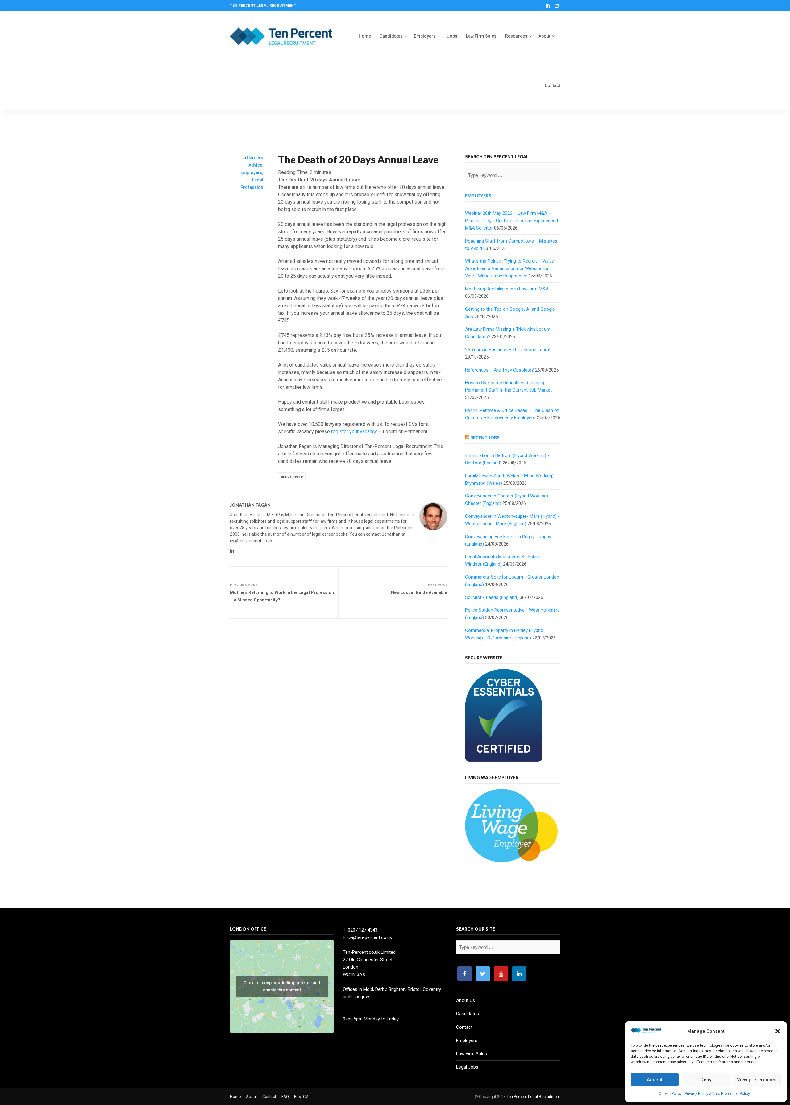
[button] (778, 1031)
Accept (655, 1079)
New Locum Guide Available (419, 592)
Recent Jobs (485, 437)
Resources (516, 36)
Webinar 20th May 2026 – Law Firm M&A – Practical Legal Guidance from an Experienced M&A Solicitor (511, 220)
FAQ (285, 1096)
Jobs (452, 36)
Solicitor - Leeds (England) (491, 597)
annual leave (292, 476)
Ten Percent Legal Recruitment (533, 1096)
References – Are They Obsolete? (499, 370)
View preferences (756, 1079)
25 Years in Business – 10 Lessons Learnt (508, 349)
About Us (465, 1000)
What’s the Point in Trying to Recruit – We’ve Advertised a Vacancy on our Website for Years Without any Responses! (509, 268)
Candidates (391, 36)
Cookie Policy (670, 1093)
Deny (706, 1079)
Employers (425, 36)
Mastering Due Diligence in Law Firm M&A (507, 289)
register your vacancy (354, 431)
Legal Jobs (467, 1067)
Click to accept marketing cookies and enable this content (281, 986)
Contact (552, 85)
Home (365, 36)
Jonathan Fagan (250, 505)
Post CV (301, 1096)
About (544, 36)
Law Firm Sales (481, 36)
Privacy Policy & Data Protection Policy (717, 1093)
